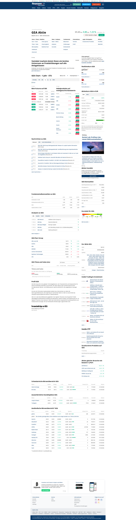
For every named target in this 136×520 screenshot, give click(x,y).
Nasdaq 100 (68, 512)
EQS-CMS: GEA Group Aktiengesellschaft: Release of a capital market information (57, 145)
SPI (39, 1)
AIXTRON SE (84, 365)
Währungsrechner (82, 513)
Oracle (57, 125)
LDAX (90, 255)
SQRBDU (52, 99)
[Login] (103, 4)
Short (77, 97)
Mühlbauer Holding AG (87, 371)
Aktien (33, 8)
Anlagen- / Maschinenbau (98, 270)
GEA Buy (40, 222)
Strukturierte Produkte (88, 41)
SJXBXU (52, 94)
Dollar (92, 1)
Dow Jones (61, 512)
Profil (74, 44)
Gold (77, 1)
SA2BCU (52, 109)
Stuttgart (34, 435)
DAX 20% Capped (100, 265)
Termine (75, 41)
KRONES (34, 249)
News (38, 8)
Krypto (63, 8)
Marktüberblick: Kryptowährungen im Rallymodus (97, 297)
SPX (32, 257)
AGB (75, 504)
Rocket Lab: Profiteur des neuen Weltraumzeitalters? (96, 305)
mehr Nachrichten (36, 172)
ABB (57, 109)
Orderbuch (34, 49)
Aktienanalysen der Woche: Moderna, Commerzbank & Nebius (96, 281)
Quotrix (33, 419)
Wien (33, 445)
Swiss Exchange (35, 387)
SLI (42, 512)
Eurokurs (41, 513)
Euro (61, 1)
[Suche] (71, 4)
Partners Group (60, 113)
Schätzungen (66, 44)
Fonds (49, 8)
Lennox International (37, 251)
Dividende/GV (66, 47)
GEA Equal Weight (42, 224)
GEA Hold (40, 230)
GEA (33, 246)
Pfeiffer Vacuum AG (86, 373)
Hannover (34, 442)
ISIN (41, 35)
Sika (57, 133)
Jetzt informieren (36, 71)
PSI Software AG (85, 376)
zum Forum (34, 310)
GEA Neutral (40, 219)
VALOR (33, 35)
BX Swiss (34, 389)
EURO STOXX (98, 256)
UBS (57, 101)
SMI (32, 1)
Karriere (34, 500)
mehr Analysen (35, 233)
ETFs (54, 8)
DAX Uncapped (91, 265)
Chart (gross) (45, 41)
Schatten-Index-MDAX (98, 263)
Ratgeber (101, 8)
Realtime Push (45, 47)
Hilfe (52, 499)
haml (33, 448)
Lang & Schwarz (35, 400)
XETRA (33, 427)
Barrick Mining (59, 117)
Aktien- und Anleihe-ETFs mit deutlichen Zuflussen (97, 316)
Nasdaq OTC (35, 437)
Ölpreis (90, 513)
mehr (87, 94)
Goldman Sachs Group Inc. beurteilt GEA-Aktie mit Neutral (52, 157)
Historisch (34, 52)
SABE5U (52, 104)
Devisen (86, 8)
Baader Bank (35, 429)
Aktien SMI (34, 512)
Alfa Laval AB (35, 241)
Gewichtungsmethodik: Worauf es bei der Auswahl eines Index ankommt (95, 337)
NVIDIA (58, 105)
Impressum (77, 499)
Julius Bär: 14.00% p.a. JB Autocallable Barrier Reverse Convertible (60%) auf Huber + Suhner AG (97, 311)
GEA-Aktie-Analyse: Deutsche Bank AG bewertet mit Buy (51, 166)
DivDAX (97, 255)
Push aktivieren (85, 76)
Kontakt (34, 499)
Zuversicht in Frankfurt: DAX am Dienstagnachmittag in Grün (52, 163)
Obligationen (93, 8)
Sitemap (34, 504)
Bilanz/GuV (66, 41)
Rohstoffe (80, 8)
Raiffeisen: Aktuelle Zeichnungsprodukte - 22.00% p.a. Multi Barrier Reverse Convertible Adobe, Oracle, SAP (97, 287)
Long (77, 96)
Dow (46, 1)
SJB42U (52, 107)
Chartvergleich (45, 44)
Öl (99, 1)
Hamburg (34, 432)
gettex (33, 414)
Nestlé (57, 96)
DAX (54, 1)
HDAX (94, 255)
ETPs (58, 8)
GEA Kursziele (85, 222)
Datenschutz (77, 500)
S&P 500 (80, 512)
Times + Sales (35, 44)
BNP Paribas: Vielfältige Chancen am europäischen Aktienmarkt (96, 293)
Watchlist (100, 44)
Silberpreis (46, 513)
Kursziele (54, 47)
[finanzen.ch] (38, 3)
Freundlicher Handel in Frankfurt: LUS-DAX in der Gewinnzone (53, 160)
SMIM (45, 512)
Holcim (58, 121)
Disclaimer (76, 502)
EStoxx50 (69, 1)
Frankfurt (34, 424)
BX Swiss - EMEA (98, 258)
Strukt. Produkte (71, 8)
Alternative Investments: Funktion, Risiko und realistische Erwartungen (95, 342)
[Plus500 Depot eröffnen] (40, 5)
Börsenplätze (35, 47)
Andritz (33, 243)
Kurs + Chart (35, 41)
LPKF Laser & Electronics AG (88, 368)
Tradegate (34, 403)
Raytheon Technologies (37, 254)
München (34, 440)
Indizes (44, 8)
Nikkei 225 (74, 512)
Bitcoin (84, 1)
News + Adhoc (55, 41)
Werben (53, 500)
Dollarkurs (34, 513)
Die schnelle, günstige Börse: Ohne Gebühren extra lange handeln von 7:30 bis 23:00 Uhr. (57, 416)
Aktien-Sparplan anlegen (91, 35)
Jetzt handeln (93, 176)
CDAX (93, 256)
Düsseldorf (34, 421)
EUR (84, 94)
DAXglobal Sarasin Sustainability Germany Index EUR (95, 260)
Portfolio (100, 41)
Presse (34, 502)
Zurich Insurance (58, 129)
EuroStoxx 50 (55, 512)
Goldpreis (89, 512)
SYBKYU (52, 96)
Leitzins (95, 513)
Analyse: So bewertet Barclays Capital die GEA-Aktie (50, 169)
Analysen (54, 44)
